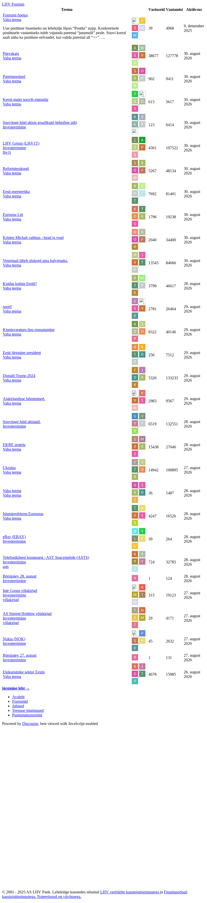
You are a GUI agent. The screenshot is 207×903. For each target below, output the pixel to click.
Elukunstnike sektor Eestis (24, 672)
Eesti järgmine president (22, 352)
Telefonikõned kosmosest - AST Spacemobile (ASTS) (46, 557)
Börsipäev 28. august (19, 576)
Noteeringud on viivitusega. (59, 896)
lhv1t (7, 152)
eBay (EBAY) (14, 537)
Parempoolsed (14, 76)
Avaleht (18, 697)
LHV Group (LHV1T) (21, 143)
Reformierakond (16, 168)
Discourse (30, 723)
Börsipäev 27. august (19, 655)
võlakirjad (11, 600)
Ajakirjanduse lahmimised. (24, 399)
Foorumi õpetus (15, 15)
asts (6, 566)
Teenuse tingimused (28, 710)
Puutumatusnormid (27, 715)
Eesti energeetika (16, 191)
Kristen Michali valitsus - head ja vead (33, 237)
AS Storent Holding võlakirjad (27, 613)
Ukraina (9, 468)
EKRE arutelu (14, 445)
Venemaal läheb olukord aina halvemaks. (35, 260)
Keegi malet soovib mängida (25, 99)
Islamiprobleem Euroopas (23, 514)
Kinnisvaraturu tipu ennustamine (29, 329)
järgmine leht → (16, 688)
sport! (7, 306)
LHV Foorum (13, 4)
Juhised (18, 706)
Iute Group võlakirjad (20, 590)
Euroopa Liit (13, 214)
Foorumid (20, 701)
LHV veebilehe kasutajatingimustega (130, 892)
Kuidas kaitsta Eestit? (20, 283)
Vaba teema (12, 491)
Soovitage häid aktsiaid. (22, 422)
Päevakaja (11, 53)
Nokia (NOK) (14, 639)
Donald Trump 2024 (19, 375)
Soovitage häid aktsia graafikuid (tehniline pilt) (40, 122)
